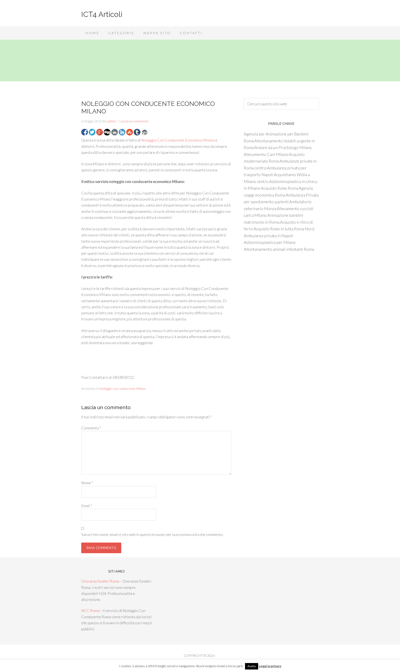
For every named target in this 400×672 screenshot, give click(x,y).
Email (86, 505)
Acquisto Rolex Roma (279, 188)
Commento (91, 428)
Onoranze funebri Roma (100, 581)
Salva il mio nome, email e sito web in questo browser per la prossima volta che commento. (152, 534)
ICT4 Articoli (101, 14)
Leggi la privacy (270, 666)
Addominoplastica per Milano (270, 242)
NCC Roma (90, 610)
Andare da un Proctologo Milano (283, 147)
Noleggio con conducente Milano (122, 388)
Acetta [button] (252, 666)
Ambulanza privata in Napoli (268, 235)
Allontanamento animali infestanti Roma (279, 249)
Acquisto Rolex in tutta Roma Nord (284, 228)
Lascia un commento (134, 121)
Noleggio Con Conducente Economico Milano (178, 140)
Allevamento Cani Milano (266, 154)
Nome (87, 482)
